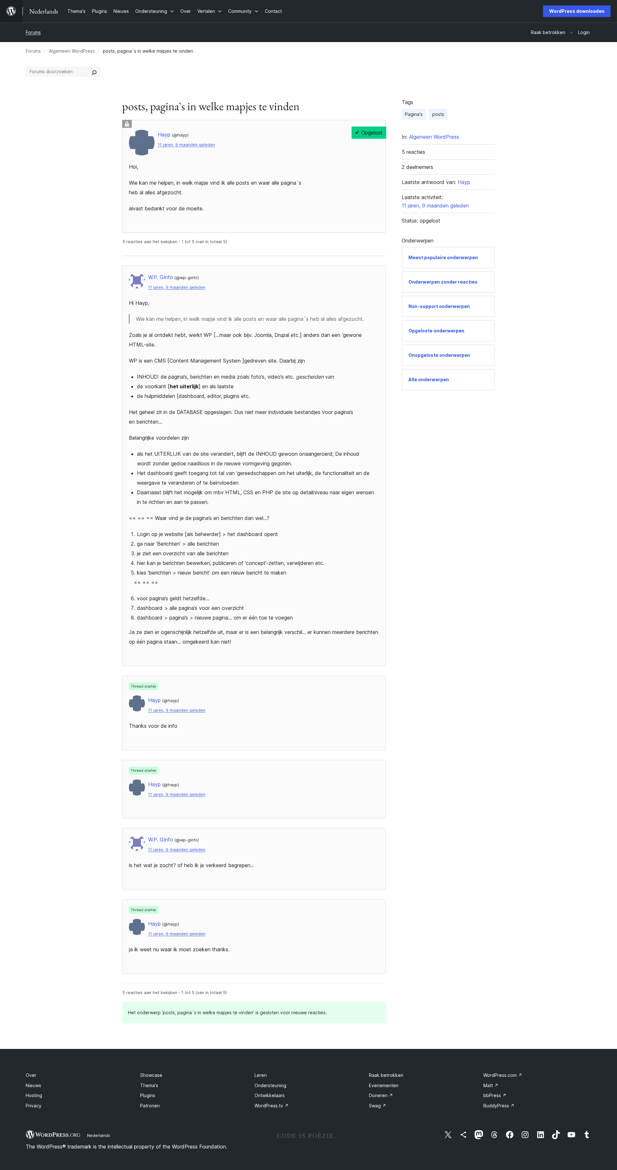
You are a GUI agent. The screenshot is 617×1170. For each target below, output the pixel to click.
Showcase (151, 1075)
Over (31, 1075)
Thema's (149, 1085)
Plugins (147, 1095)
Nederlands (98, 1135)
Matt (490, 1085)
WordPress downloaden (576, 11)
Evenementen (383, 1085)
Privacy (33, 1105)
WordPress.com (502, 1075)
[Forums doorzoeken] (94, 71)
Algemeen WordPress (72, 51)
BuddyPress (498, 1105)
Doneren (381, 1095)
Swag (377, 1105)
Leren (261, 1075)
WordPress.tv (272, 1105)
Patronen (150, 1105)
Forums (33, 32)
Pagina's (414, 114)
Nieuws (33, 1085)
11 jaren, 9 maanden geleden (186, 144)
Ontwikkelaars (270, 1095)
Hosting (34, 1095)
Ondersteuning (270, 1085)
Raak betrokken (386, 1075)
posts (438, 114)
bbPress (494, 1095)
